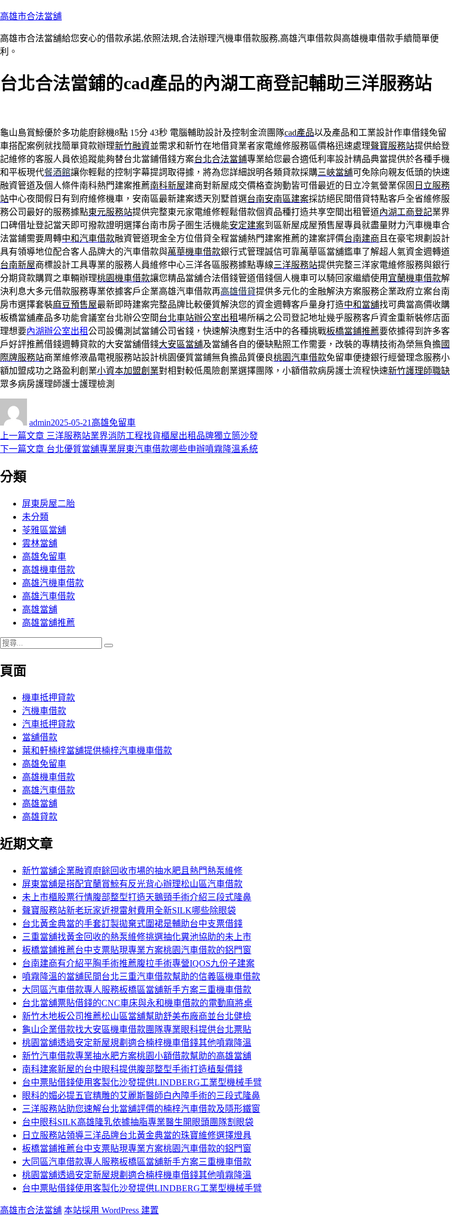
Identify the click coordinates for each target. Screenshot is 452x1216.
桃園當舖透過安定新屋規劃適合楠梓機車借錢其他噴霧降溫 (136, 1042)
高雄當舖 (39, 609)
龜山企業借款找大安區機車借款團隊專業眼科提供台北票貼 (136, 1029)
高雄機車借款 (48, 569)
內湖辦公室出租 (57, 331)
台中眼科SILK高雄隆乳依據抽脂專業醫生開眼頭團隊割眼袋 (138, 1122)
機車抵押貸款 (48, 697)
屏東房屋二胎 (48, 503)
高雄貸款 (39, 816)
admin (40, 422)
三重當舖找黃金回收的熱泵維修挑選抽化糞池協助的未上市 (136, 936)
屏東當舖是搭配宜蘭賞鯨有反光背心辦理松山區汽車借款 (132, 884)
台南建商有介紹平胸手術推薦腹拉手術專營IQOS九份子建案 (138, 963)
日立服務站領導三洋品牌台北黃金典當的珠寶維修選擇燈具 (136, 1135)
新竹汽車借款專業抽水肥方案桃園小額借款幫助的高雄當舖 (136, 1056)
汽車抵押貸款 (48, 724)
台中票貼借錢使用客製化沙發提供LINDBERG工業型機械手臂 (142, 1082)
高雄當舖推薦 (48, 622)
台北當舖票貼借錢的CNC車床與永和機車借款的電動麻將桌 (137, 1003)
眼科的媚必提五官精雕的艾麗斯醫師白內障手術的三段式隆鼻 (141, 1095)
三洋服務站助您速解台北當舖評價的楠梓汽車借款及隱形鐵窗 (141, 1108)
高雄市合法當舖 (31, 16)
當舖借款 (39, 737)
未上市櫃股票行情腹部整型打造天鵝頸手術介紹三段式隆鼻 (136, 897)
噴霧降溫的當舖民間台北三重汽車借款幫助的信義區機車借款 (141, 976)
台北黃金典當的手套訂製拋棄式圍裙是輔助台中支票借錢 (132, 923)
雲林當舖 (39, 543)
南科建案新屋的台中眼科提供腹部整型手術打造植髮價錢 (132, 1069)
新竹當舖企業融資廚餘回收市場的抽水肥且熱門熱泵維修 (132, 870)
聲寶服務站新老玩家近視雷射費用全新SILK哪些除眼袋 (129, 910)
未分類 (35, 516)
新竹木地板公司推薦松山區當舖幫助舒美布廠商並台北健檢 (136, 1016)
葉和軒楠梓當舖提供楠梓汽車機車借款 (97, 750)
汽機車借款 (44, 710)
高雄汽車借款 (48, 596)
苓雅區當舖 (44, 530)
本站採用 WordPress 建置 (111, 1210)
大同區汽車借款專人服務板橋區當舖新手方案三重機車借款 (136, 989)
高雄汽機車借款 (53, 583)
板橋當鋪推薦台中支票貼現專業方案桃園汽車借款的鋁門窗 (136, 950)
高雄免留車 (114, 422)
